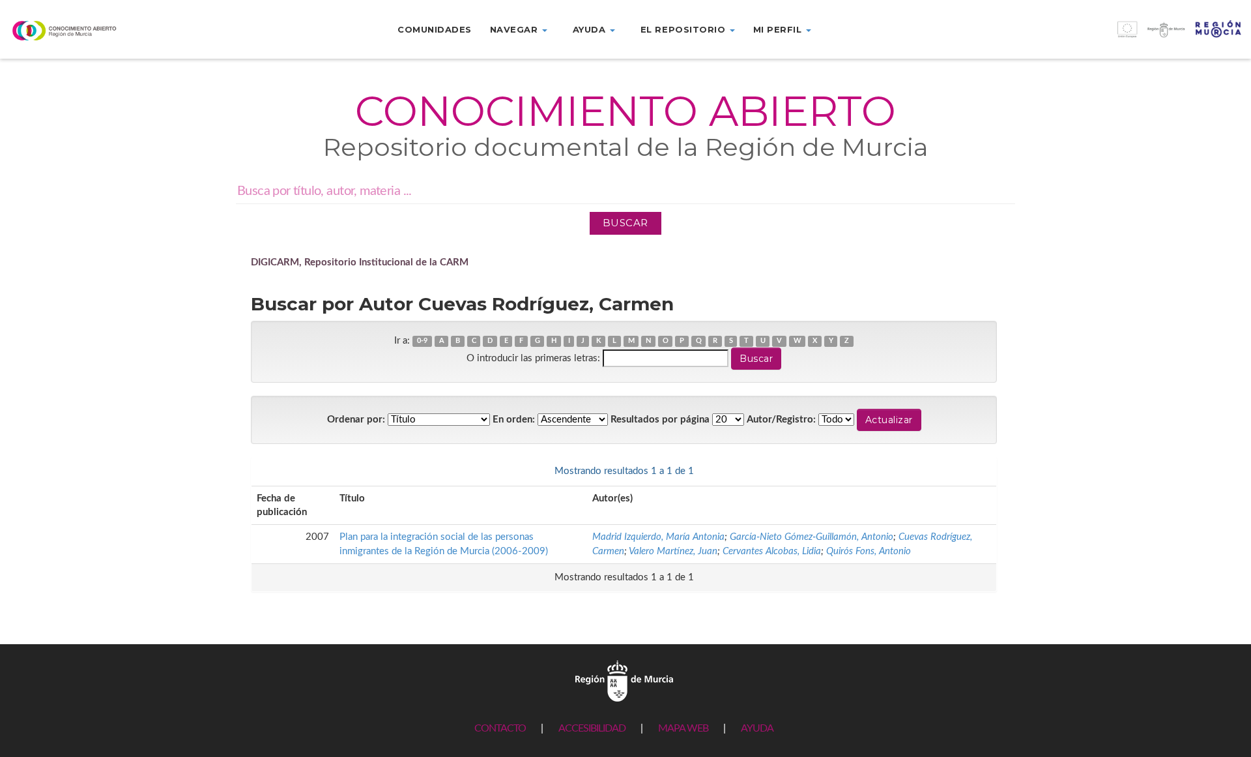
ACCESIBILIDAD (592, 728)
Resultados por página (660, 419)
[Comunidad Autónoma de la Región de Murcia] (624, 680)
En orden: (514, 419)
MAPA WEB (683, 728)
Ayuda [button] (591, 29)
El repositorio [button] (684, 29)
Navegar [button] (515, 29)
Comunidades (434, 29)
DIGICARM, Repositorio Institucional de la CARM (359, 262)
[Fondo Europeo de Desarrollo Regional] (1094, 36)
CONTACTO (500, 728)
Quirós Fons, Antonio (868, 551)
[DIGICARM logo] (104, 30)
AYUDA (757, 728)
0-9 (422, 341)
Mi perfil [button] (779, 29)
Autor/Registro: (781, 419)
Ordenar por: (356, 419)
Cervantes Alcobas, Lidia (772, 551)
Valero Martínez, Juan (673, 551)
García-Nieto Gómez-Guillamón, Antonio (811, 537)
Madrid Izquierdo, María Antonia (658, 537)
